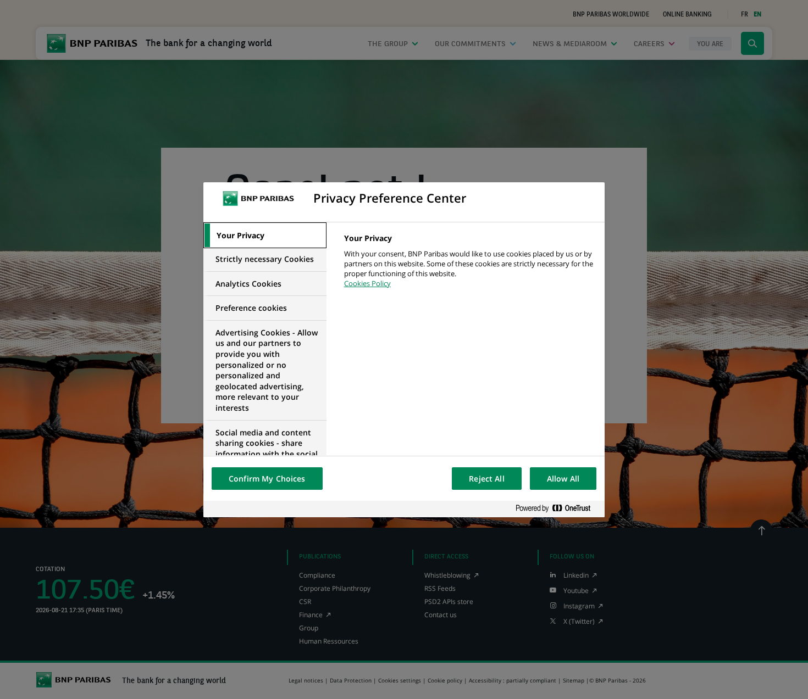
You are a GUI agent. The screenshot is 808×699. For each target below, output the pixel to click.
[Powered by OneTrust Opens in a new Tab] (557, 509)
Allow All (563, 478)
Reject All (486, 478)
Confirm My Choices (267, 478)
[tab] (264, 235)
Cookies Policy (367, 283)
